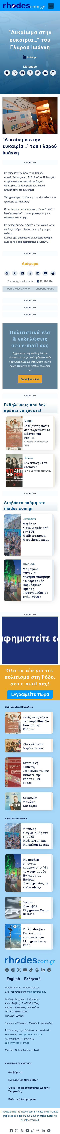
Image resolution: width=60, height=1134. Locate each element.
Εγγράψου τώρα (30, 379)
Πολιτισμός (29, 563)
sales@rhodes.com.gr (17, 1042)
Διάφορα (32, 57)
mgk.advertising (36, 991)
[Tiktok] (31, 970)
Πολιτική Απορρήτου (22, 1099)
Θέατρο (29, 420)
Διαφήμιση (15, 1072)
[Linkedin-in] (43, 970)
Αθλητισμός (29, 518)
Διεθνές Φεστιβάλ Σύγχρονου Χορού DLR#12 (36, 908)
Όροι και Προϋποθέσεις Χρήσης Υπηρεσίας (29, 1089)
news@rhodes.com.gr (30, 1034)
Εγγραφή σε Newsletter (23, 1079)
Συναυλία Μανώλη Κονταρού (30, 802)
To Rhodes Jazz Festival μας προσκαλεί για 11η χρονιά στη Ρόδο (34, 937)
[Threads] (37, 970)
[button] (51, 6)
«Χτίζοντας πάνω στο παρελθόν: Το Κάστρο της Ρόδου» (37, 432)
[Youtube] (25, 970)
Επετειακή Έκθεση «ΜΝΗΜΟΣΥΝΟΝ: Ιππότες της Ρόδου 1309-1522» (36, 773)
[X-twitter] (19, 970)
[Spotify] (49, 970)
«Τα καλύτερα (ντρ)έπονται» (33, 746)
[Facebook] (7, 970)
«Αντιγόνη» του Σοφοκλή (35, 465)
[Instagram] (13, 970)
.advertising (48, 1115)
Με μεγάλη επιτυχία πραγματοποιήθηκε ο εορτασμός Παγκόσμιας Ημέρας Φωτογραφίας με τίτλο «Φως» (36, 583)
